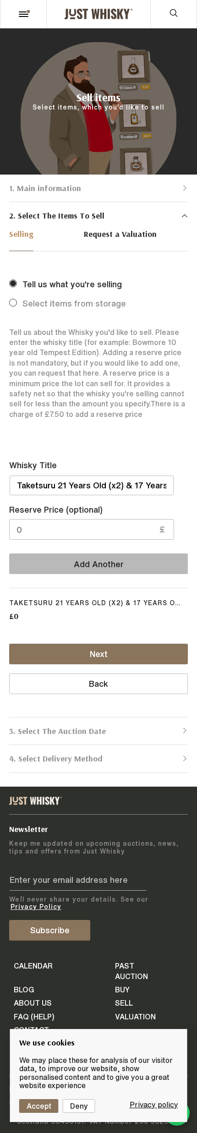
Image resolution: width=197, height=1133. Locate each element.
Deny (79, 1106)
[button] (98, 188)
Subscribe (50, 930)
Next (99, 654)
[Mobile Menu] (23, 14)
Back (98, 683)
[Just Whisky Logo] (98, 14)
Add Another (99, 564)
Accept (39, 1106)
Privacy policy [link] (154, 1104)
